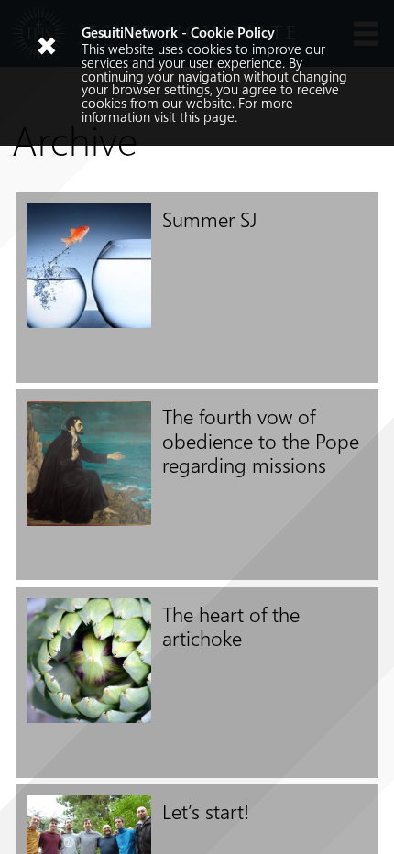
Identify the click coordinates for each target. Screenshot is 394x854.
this (190, 116)
